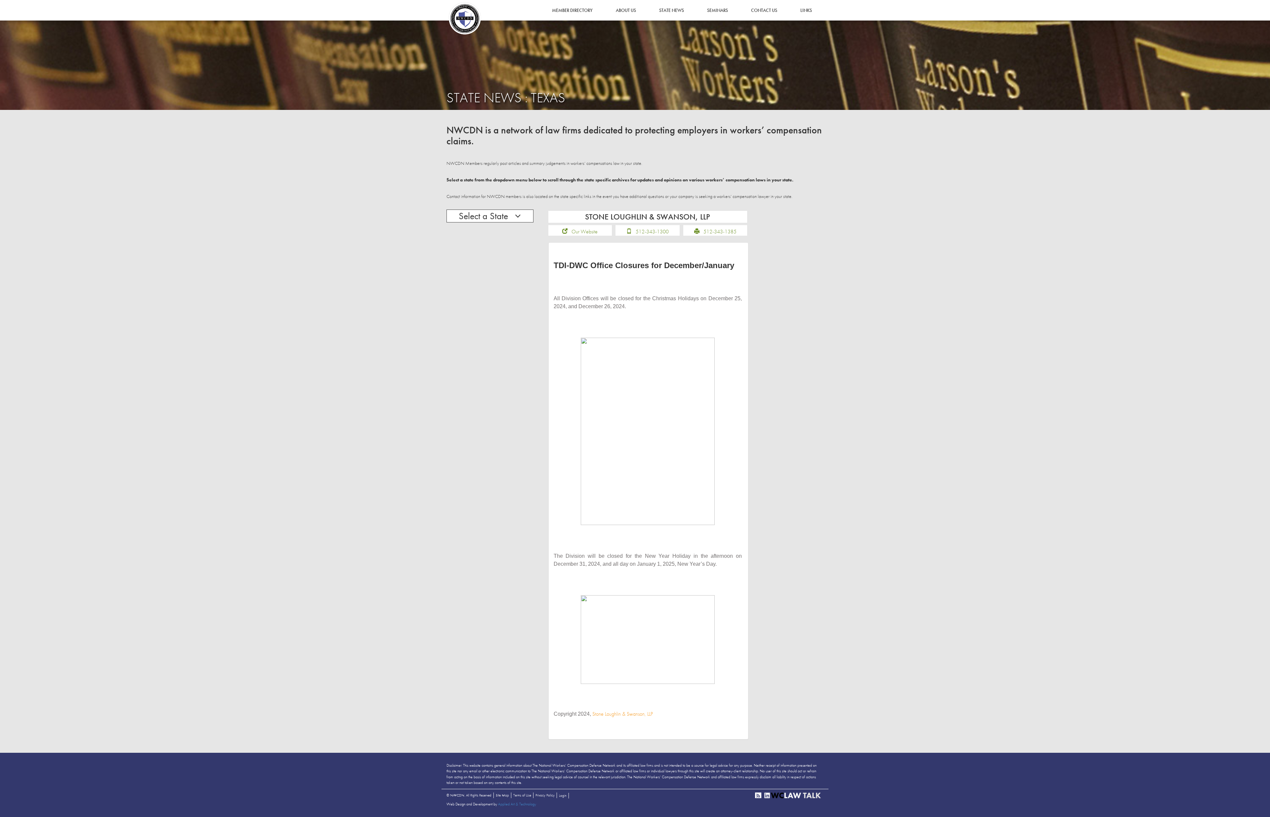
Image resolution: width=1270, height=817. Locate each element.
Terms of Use (522, 795)
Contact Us (764, 10)
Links (806, 10)
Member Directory (572, 10)
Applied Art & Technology (517, 804)
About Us (626, 10)
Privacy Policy (545, 795)
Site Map (502, 795)
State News (671, 10)
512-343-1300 (652, 231)
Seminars (717, 10)
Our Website (585, 231)
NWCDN (464, 18)
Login (563, 795)
